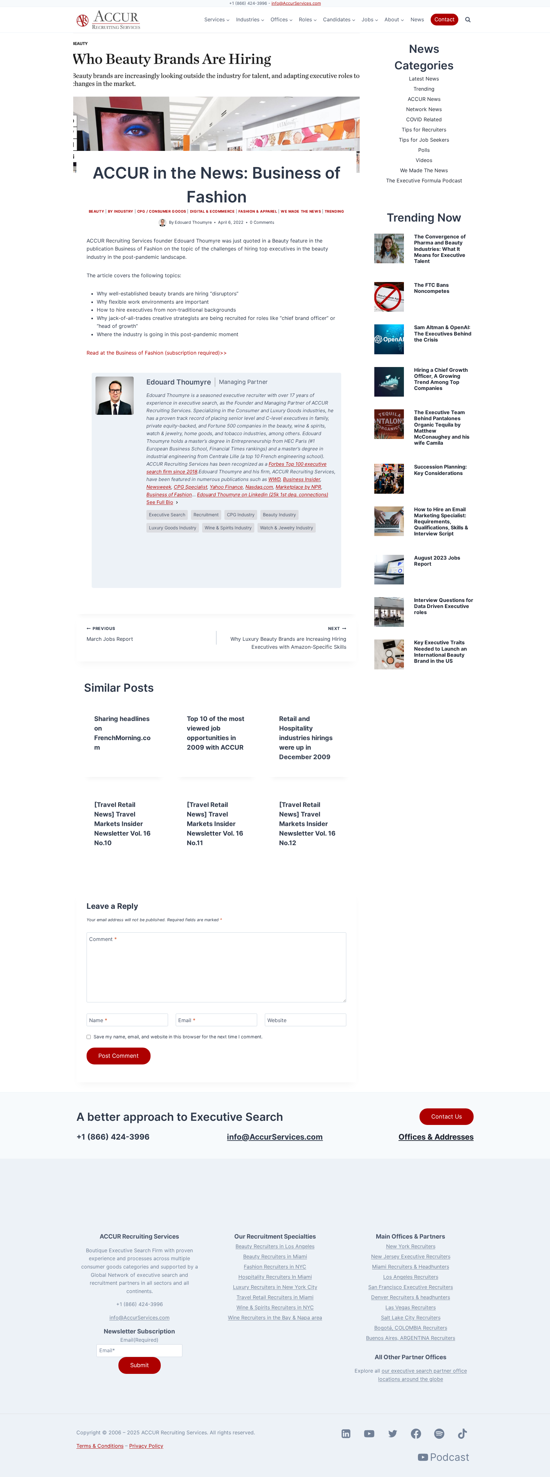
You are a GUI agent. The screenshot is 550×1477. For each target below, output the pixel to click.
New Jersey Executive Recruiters (410, 1256)
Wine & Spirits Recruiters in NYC (275, 1307)
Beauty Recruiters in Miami (275, 1256)
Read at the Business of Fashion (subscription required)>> (157, 353)
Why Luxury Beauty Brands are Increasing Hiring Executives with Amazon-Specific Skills (288, 638)
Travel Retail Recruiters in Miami (275, 1297)
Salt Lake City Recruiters (411, 1317)
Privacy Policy (146, 1446)
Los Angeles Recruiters (410, 1277)
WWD (274, 479)
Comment (103, 939)
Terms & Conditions (99, 1446)
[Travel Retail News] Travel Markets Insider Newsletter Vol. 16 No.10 (122, 824)
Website (276, 1020)
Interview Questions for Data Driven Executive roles (443, 606)
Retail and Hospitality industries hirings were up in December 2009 (306, 738)
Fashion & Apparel (257, 211)
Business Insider (301, 479)
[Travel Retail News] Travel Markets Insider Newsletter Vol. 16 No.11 (215, 824)
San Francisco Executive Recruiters (410, 1287)
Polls (424, 150)
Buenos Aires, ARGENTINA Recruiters (410, 1338)
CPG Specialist (190, 487)
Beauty (96, 211)
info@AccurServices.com (296, 3)
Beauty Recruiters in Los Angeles (275, 1246)
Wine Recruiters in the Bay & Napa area (275, 1317)
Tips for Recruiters (424, 129)
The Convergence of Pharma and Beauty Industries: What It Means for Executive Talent (440, 248)
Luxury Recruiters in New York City (275, 1287)
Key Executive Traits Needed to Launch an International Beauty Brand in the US (440, 651)
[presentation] (389, 248)
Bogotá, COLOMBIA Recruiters (410, 1328)
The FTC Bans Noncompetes (431, 288)
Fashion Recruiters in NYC (275, 1266)
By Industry (120, 211)
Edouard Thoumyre (193, 222)
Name (98, 1020)
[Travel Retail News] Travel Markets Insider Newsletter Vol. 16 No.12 (307, 824)
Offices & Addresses (436, 1136)
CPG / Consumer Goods (161, 211)
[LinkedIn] (194, 560)
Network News (424, 109)
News (417, 19)
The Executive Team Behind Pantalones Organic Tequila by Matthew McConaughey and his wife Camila (441, 427)
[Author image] (162, 223)
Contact (444, 19)
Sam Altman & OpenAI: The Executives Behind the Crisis (442, 333)
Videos (424, 160)
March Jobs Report (110, 634)
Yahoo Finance (226, 487)
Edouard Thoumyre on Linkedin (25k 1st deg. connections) (262, 494)
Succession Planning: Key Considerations (440, 469)
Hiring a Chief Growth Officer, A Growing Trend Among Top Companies (441, 379)
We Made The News (301, 211)
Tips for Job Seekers (424, 140)
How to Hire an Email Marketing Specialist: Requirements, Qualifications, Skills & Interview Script (441, 521)
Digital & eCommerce (212, 211)
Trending (334, 211)
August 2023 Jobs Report (437, 561)
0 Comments (262, 222)
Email (186, 1020)
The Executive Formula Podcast (424, 180)
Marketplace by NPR (298, 487)
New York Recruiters (410, 1246)
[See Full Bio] (177, 502)
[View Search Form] (468, 19)
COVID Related (424, 119)
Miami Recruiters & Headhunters (410, 1266)
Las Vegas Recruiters (410, 1307)
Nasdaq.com (259, 487)
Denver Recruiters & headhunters (410, 1297)
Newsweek (158, 487)
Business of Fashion (169, 494)
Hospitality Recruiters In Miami (275, 1277)
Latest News (424, 78)
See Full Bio (159, 502)
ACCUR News (424, 99)
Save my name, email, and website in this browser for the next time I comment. (178, 1036)
